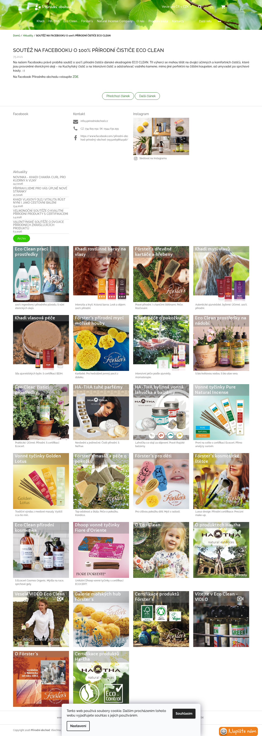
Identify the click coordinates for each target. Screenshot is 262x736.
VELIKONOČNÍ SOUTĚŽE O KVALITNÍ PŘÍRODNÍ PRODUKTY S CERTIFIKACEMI (40, 212)
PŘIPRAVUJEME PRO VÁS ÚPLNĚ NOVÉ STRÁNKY (40, 190)
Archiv (21, 238)
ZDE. (76, 76)
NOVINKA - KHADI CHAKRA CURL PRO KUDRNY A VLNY (39, 179)
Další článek (147, 96)
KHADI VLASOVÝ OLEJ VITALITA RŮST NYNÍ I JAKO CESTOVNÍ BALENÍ (39, 201)
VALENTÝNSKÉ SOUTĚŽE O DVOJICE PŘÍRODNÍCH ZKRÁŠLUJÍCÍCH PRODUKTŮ (38, 225)
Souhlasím (184, 714)
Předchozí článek (118, 96)
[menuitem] (40, 21)
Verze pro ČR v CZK (176, 6)
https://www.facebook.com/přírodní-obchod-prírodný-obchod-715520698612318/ (104, 138)
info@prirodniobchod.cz (94, 121)
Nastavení (78, 726)
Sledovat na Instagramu (153, 158)
